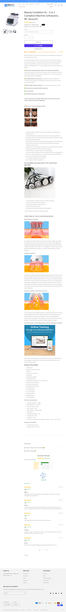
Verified (43, 480)
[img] (27, 487)
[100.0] (43, 475)
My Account (25, 573)
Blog (44, 575)
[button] (22, 6)
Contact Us (25, 580)
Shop (24, 578)
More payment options (38, 48)
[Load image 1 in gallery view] (5, 32)
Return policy (46, 580)
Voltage (25, 29)
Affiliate (24, 582)
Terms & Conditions (47, 578)
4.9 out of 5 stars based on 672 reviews (47, 52)
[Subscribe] (25, 593)
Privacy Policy (46, 582)
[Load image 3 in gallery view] (14, 32)
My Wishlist (25, 575)
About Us (45, 573)
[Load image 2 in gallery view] (10, 32)
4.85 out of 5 (47, 458)
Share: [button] (27, 555)
